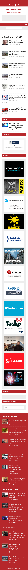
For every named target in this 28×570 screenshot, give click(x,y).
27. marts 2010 (14, 44)
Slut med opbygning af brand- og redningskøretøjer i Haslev (17, 108)
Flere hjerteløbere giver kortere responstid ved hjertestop (17, 480)
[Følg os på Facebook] (15, 4)
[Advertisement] (15, 18)
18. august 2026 (14, 484)
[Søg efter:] (14, 28)
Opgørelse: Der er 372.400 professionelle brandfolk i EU (17, 441)
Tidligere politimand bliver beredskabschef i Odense (16, 41)
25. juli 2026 (13, 562)
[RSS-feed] (9, 4)
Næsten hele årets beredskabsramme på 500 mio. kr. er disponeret (17, 431)
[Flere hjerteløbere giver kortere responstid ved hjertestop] (5, 479)
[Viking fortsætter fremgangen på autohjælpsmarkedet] (5, 518)
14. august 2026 (14, 445)
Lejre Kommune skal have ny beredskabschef (17, 421)
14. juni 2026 (13, 522)
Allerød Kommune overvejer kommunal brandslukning (16, 64)
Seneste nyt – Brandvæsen (11, 416)
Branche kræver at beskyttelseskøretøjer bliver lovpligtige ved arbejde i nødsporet (16, 506)
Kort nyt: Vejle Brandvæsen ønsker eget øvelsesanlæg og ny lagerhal (16, 126)
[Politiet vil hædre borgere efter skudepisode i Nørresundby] (5, 558)
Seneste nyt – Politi (9, 528)
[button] (26, 1)
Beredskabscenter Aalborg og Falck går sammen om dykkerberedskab (17, 53)
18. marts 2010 (14, 67)
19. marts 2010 (14, 56)
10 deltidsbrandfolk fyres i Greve (16, 75)
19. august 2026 (14, 434)
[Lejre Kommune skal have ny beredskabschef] (5, 421)
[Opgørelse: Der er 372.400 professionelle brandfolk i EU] (5, 441)
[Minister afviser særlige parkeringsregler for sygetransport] (5, 456)
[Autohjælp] (5, 86)
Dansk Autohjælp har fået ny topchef (17, 85)
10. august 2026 (14, 499)
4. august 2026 (13, 539)
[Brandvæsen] (5, 42)
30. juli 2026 (13, 552)
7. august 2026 (13, 511)
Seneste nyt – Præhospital (11, 451)
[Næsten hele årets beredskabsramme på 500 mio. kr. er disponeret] (5, 430)
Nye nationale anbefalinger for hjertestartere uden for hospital (17, 468)
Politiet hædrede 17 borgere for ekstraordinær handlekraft (15, 547)
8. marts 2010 (13, 100)
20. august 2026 (14, 473)
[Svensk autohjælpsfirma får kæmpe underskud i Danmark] (5, 494)
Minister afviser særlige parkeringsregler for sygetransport (17, 456)
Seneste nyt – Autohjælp (10, 489)
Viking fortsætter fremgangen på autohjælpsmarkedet (16, 518)
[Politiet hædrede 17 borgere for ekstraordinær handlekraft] (5, 546)
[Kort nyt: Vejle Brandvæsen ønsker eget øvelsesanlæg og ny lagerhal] (5, 125)
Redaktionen (5, 46)
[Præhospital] (5, 97)
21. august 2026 (14, 424)
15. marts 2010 (14, 88)
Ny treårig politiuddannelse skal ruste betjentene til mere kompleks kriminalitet (17, 534)
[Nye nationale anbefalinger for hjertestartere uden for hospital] (5, 467)
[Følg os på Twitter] (18, 4)
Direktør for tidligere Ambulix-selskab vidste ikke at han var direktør (17, 97)
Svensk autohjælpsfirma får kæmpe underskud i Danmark (17, 495)
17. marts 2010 (14, 78)
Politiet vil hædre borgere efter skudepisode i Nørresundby (17, 558)
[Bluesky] (12, 4)
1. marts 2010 (13, 111)
